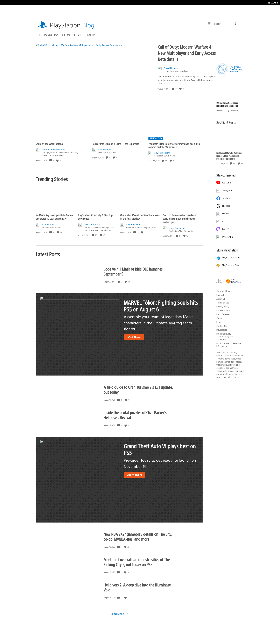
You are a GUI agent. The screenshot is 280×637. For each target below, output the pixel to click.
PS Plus (77, 34)
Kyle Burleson (133, 224)
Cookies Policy (223, 310)
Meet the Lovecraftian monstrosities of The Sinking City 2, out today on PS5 (137, 562)
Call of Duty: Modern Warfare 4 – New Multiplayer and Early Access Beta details (187, 53)
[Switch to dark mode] (209, 24)
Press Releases (223, 314)
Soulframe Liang (162, 152)
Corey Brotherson (177, 227)
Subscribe (220, 110)
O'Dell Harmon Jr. (92, 224)
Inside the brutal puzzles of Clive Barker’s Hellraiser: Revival (135, 415)
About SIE (220, 299)
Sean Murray (48, 224)
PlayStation (72, 25)
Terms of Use (222, 302)
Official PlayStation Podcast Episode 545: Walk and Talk (227, 104)
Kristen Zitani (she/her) (53, 149)
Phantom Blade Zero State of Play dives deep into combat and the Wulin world (174, 145)
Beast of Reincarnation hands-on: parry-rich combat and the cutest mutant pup (180, 218)
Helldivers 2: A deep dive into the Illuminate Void (137, 587)
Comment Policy (224, 291)
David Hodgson (171, 68)
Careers (220, 318)
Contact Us (221, 326)
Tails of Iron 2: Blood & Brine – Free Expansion (115, 143)
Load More (118, 613)
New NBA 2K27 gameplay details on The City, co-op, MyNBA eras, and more (138, 536)
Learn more (134, 474)
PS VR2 (48, 34)
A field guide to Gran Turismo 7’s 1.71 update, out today (138, 389)
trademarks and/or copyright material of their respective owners (230, 374)
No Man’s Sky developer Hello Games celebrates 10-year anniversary (54, 216)
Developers (221, 329)
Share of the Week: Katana (49, 143)
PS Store (65, 34)
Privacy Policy (222, 306)
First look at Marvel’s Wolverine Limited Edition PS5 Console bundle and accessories (229, 156)
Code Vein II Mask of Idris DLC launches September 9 (133, 271)
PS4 (56, 34)
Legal (218, 322)
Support (220, 295)
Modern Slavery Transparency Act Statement (224, 336)
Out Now (134, 337)
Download (234, 110)
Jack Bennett (104, 149)
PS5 (40, 34)
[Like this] (180, 89)
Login (217, 24)
